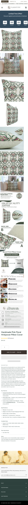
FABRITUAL (5, 1)
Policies (3, 491)
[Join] (25, 475)
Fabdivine (4, 503)
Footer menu (4, 487)
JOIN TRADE (24, 1)
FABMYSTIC (13, 1)
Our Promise (4, 496)
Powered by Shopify (16, 503)
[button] (14, 357)
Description (4, 365)
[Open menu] (3, 8)
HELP (2, 483)
